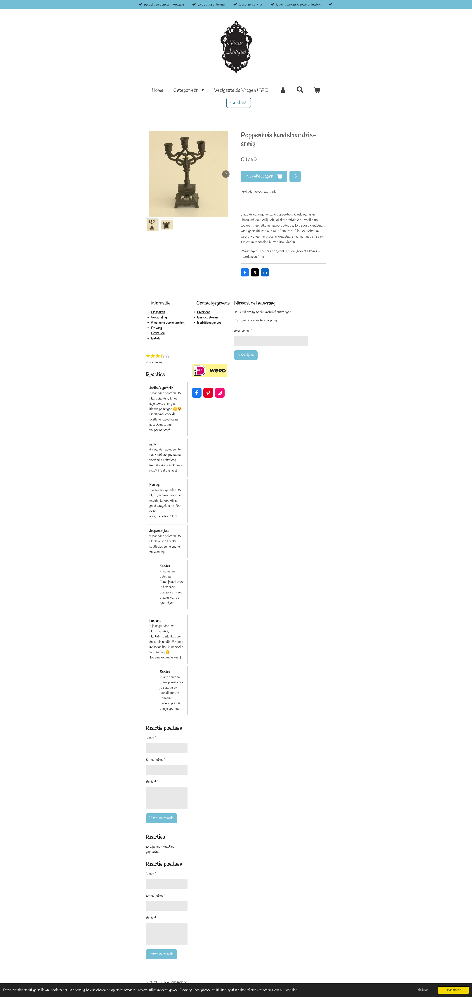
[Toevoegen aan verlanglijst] (295, 176)
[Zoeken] (300, 90)
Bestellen (158, 333)
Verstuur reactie (161, 818)
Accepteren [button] (453, 990)
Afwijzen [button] (422, 990)
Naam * (151, 737)
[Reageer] (179, 393)
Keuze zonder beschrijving (258, 320)
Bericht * (152, 781)
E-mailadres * (156, 759)
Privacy (156, 328)
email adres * (243, 331)
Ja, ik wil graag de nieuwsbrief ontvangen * (263, 312)
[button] (152, 224)
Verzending (159, 317)
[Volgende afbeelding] (226, 174)
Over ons (203, 312)
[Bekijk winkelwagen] (316, 90)
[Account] (283, 90)
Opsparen (158, 312)
